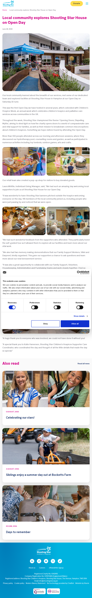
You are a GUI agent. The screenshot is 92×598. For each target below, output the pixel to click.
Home (4, 10)
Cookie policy (19, 583)
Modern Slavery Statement (36, 583)
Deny (45, 324)
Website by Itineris (82, 583)
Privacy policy (8, 583)
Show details (79, 316)
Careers (42, 568)
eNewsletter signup (56, 568)
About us (32, 568)
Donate (76, 3)
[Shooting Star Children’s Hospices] (8, 3)
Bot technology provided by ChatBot (60, 583)
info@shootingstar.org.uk (48, 581)
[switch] (34, 307)
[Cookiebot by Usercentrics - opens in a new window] (78, 272)
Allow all (75, 324)
